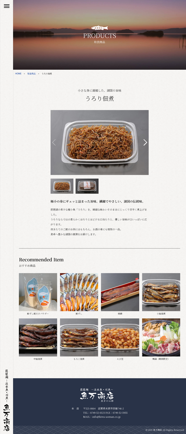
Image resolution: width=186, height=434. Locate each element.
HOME (18, 73)
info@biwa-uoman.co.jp (106, 416)
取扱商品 (31, 73)
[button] (145, 142)
